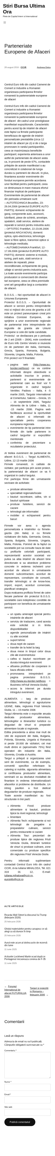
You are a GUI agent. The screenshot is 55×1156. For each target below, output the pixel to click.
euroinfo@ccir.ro (13, 879)
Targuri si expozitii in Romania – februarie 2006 (39, 991)
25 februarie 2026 (12, 921)
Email (7, 1094)
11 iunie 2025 (10, 949)
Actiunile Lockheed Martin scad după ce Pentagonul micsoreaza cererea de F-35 (25, 957)
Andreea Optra (44, 67)
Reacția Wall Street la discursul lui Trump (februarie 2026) (25, 916)
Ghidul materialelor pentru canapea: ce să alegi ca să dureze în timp (25, 930)
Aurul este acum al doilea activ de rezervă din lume (25, 944)
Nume (7, 1082)
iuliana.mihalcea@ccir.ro (18, 875)
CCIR (24, 67)
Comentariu (10, 1050)
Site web (8, 1107)
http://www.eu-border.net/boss (28, 681)
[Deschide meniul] (4, 22)
